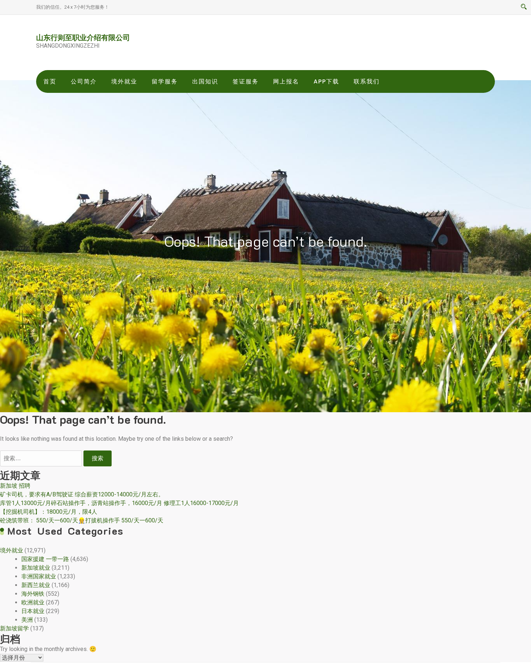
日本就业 (32, 611)
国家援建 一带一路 (45, 559)
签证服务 (246, 81)
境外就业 (124, 81)
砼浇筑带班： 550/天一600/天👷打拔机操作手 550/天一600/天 (81, 520)
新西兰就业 (35, 585)
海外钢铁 (32, 593)
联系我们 (367, 81)
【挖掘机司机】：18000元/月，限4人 (48, 511)
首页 (49, 81)
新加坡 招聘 (15, 485)
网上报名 (286, 81)
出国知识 (205, 81)
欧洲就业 (32, 602)
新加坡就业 (35, 567)
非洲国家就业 (38, 576)
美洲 (27, 619)
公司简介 (84, 81)
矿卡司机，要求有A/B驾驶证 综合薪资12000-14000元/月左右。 (82, 494)
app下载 (326, 81)
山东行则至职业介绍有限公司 (83, 37)
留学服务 (165, 81)
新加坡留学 (14, 628)
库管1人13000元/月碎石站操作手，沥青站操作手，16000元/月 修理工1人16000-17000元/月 (119, 503)
